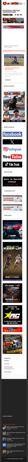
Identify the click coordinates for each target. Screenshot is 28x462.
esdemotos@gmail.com (9, 368)
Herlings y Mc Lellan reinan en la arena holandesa (15, 439)
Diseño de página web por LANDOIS (15, 458)
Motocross (9, 434)
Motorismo (9, 447)
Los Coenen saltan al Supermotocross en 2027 (16, 433)
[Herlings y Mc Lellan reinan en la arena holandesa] (4, 439)
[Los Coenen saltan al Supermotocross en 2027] (4, 433)
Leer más (7, 79)
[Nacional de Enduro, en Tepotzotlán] (14, 60)
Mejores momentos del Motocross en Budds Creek (15, 451)
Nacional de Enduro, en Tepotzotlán (11, 46)
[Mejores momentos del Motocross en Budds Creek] (4, 451)
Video (12, 440)
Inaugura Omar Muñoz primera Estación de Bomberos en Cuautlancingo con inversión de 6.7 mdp (16, 445)
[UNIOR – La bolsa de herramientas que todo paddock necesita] (4, 427)
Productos (8, 429)
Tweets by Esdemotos (7, 416)
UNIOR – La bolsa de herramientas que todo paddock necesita (15, 427)
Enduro (15, 71)
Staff (7, 71)
